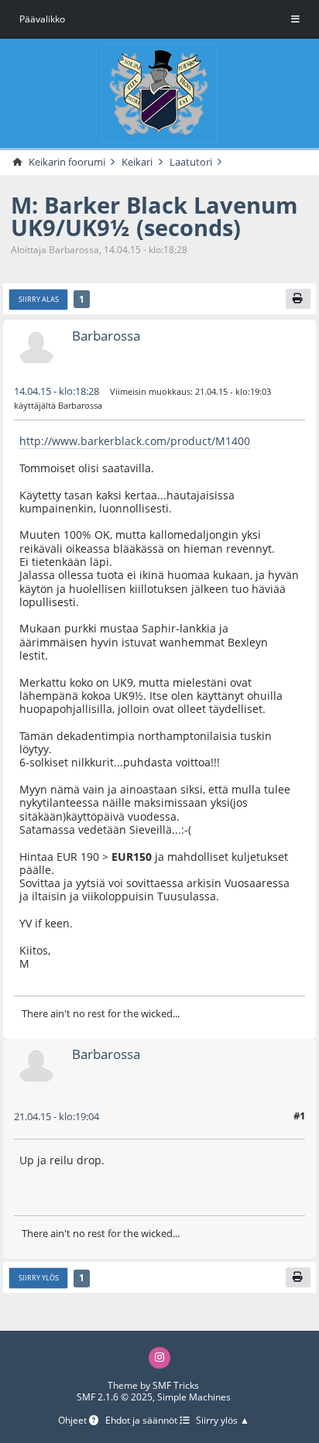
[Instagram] (159, 1358)
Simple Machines (194, 1397)
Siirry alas (39, 299)
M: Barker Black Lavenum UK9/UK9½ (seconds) (154, 216)
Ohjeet (73, 1421)
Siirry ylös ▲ (222, 1421)
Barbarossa (106, 335)
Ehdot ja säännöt (142, 1421)
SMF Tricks (176, 1385)
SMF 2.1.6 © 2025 (115, 1397)
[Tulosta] (298, 299)
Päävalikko (42, 19)
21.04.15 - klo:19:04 (56, 1116)
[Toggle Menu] (295, 19)
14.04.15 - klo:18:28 (56, 391)
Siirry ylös (39, 1278)
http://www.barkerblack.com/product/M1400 (134, 441)
